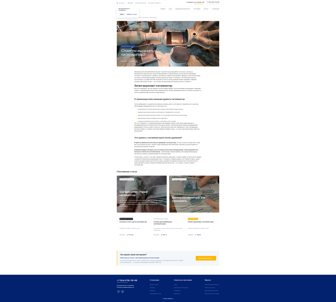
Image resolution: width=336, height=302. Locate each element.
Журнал (206, 9)
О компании (215, 9)
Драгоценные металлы (211, 290)
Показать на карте (199, 4)
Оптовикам (196, 9)
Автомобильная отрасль (212, 284)
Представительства (140, 3)
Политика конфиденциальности (125, 287)
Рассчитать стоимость (154, 3)
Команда (152, 287)
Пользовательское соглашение (125, 285)
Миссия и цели (154, 284)
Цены (170, 9)
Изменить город (132, 14)
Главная (162, 9)
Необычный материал (205, 258)
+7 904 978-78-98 (127, 280)
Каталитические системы (212, 293)
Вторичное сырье (210, 287)
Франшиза (130, 3)
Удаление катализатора (182, 9)
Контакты (152, 290)
